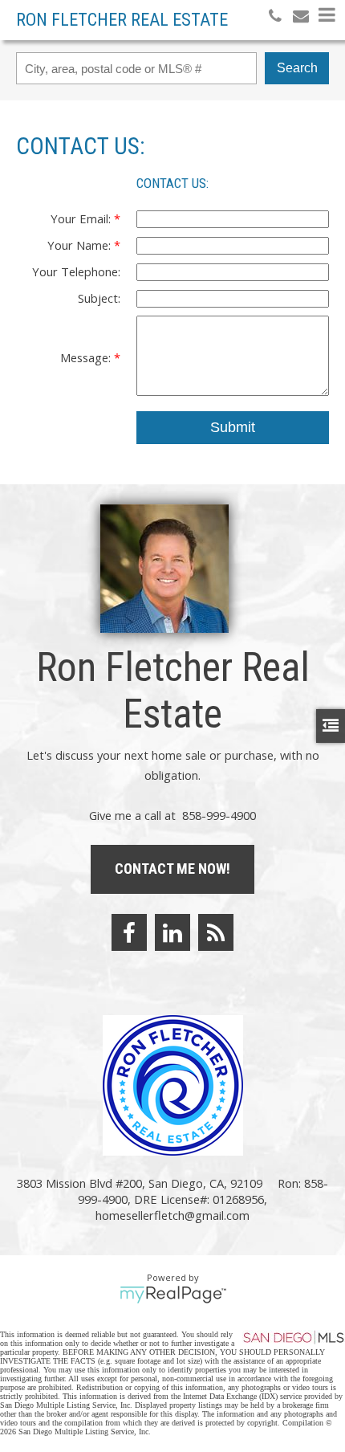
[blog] (215, 932)
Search (297, 68)
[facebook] (129, 932)
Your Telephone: (76, 271)
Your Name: (80, 245)
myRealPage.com (173, 1294)
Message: (87, 357)
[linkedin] (172, 932)
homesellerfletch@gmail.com (172, 1215)
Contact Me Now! (172, 868)
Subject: (99, 298)
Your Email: (82, 218)
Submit (232, 427)
